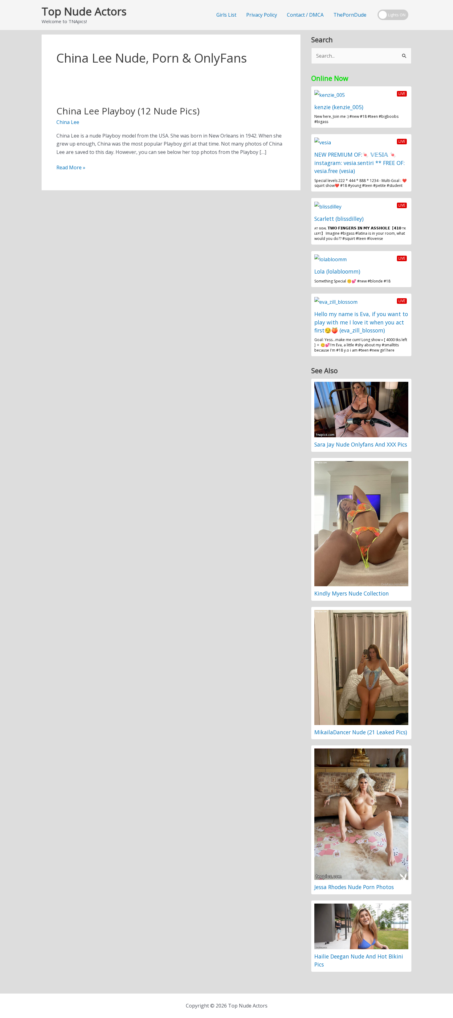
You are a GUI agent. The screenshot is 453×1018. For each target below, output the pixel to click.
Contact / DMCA (305, 14)
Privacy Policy (261, 14)
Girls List (226, 14)
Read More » (70, 167)
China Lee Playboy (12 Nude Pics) (128, 111)
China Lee (67, 122)
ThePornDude (349, 14)
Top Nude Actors (84, 11)
